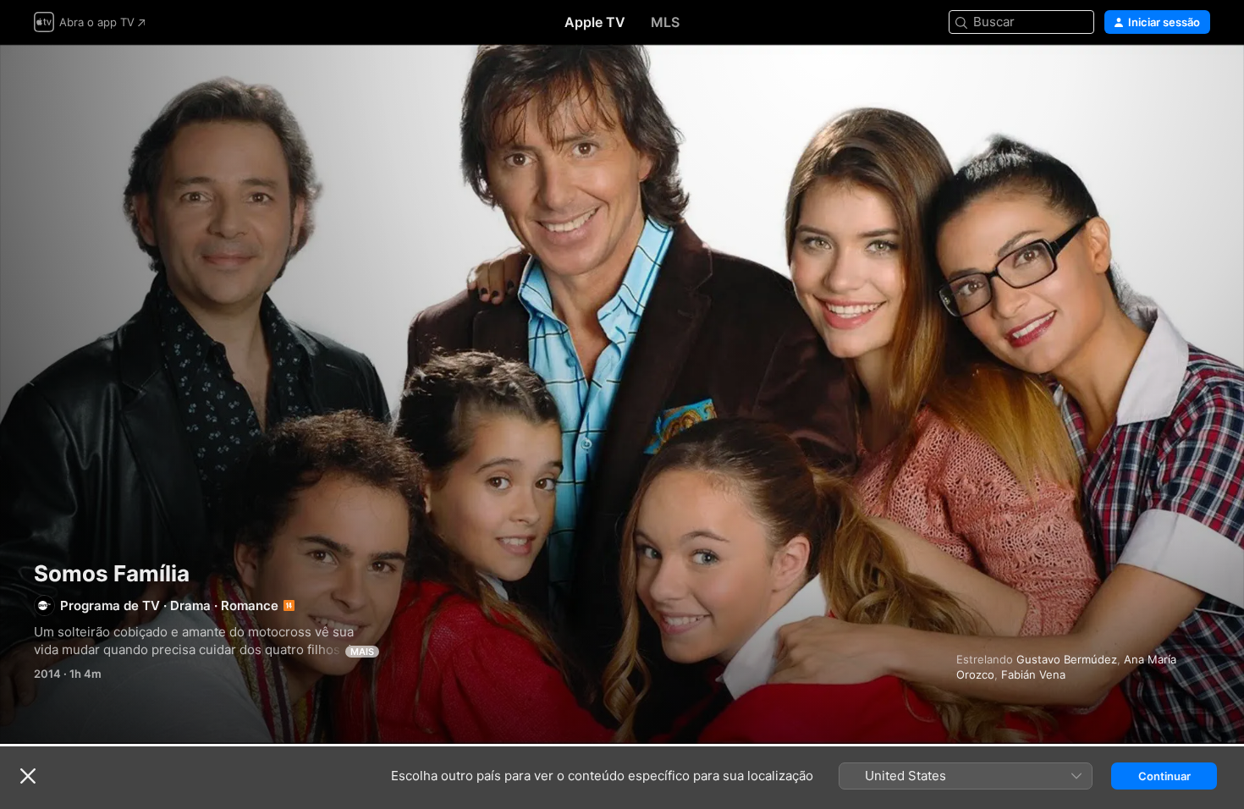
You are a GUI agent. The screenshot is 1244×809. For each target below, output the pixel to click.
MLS (665, 22)
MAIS (362, 652)
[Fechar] (28, 776)
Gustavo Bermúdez (1066, 659)
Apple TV (594, 22)
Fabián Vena (1033, 674)
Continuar (1164, 776)
